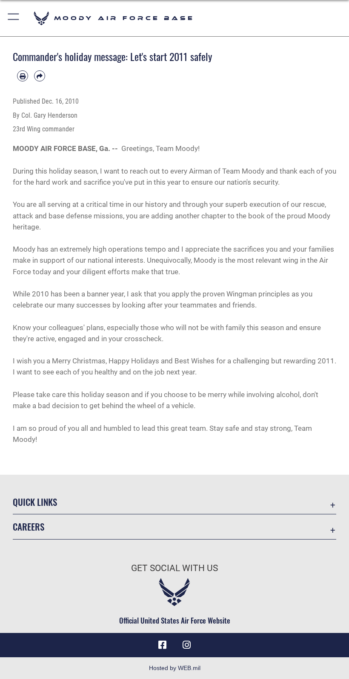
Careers (28, 526)
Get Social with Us (174, 568)
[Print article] (22, 75)
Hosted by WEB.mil (174, 667)
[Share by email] (39, 75)
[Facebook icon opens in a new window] (162, 644)
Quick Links (35, 501)
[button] (14, 18)
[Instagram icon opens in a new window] (186, 644)
